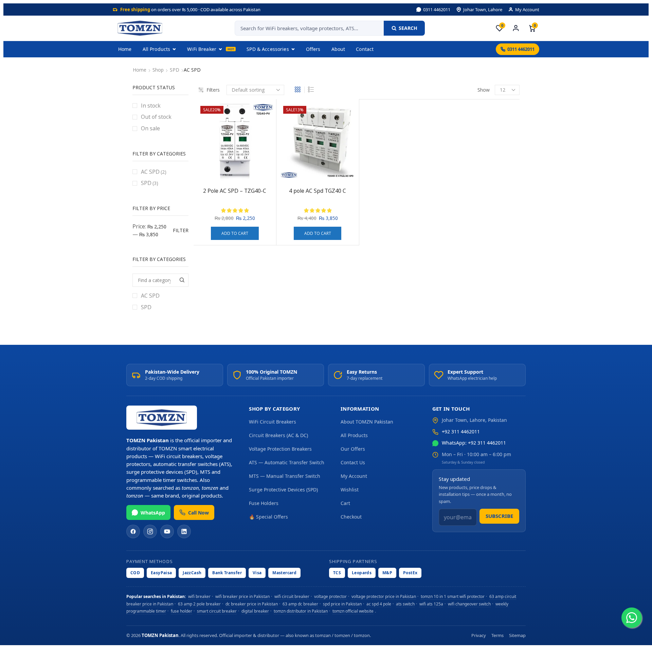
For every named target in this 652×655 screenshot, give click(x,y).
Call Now (198, 512)
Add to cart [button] (234, 233)
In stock (151, 105)
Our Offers (353, 449)
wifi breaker (199, 596)
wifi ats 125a (431, 603)
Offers (313, 49)
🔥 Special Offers (268, 516)
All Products (156, 49)
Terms (497, 635)
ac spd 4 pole (378, 603)
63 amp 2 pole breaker (199, 603)
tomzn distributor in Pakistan (301, 611)
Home (125, 49)
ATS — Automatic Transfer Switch (286, 462)
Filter (180, 230)
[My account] (516, 28)
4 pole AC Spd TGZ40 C (317, 190)
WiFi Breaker (201, 49)
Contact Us (353, 462)
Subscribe (499, 515)
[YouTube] (167, 531)
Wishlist (350, 489)
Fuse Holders (263, 503)
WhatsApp (153, 512)
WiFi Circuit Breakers (272, 421)
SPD (174, 70)
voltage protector (330, 596)
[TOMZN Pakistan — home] (140, 28)
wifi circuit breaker (291, 596)
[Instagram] (150, 531)
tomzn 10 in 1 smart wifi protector (453, 596)
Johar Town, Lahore (482, 9)
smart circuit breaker (217, 611)
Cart (345, 503)
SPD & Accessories (268, 49)
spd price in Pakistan (342, 603)
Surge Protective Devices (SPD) (283, 489)
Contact (365, 49)
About (338, 49)
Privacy (478, 635)
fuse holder (181, 611)
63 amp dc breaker (300, 603)
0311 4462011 (436, 9)
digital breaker (255, 611)
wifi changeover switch (469, 603)
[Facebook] (133, 531)
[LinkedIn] (184, 531)
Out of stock (156, 116)
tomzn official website (353, 611)
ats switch (405, 603)
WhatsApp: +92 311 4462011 (474, 442)
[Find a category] (182, 280)
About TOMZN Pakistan (367, 421)
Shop (158, 70)
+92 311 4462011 (461, 431)
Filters (213, 90)
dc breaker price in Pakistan (251, 603)
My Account (527, 9)
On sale (150, 128)
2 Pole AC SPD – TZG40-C (234, 190)
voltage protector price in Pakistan (383, 596)
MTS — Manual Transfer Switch (284, 476)
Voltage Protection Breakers (280, 449)
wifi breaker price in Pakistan (242, 596)
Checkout (351, 516)
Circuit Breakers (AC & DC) (278, 435)
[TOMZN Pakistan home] (161, 418)
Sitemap (517, 635)
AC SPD (153, 171)
